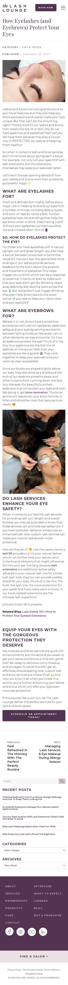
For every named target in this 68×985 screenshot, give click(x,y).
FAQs (9, 915)
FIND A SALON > (34, 956)
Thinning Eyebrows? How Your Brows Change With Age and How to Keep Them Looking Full (31, 798)
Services (12, 893)
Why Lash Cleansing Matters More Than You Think (29, 826)
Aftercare (43, 886)
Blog (38, 908)
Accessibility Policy (34, 973)
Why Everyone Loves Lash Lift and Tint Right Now (28, 834)
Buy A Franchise (48, 915)
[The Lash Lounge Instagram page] (21, 932)
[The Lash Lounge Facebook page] (9, 931)
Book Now (46, 7)
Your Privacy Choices (33, 969)
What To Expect (48, 893)
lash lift (7, 553)
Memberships (16, 900)
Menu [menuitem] (62, 7)
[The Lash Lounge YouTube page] (32, 932)
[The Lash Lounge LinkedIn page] (43, 932)
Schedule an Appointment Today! (34, 715)
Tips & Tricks (31, 47)
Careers (41, 900)
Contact (12, 922)
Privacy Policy (14, 969)
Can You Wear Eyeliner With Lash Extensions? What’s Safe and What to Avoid (33, 818)
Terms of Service (51, 969)
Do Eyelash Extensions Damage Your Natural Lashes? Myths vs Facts (30, 808)
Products (13, 908)
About (10, 886)
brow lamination (36, 392)
